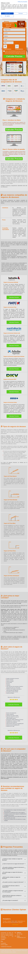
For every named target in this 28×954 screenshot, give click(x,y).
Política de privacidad (22, 1)
